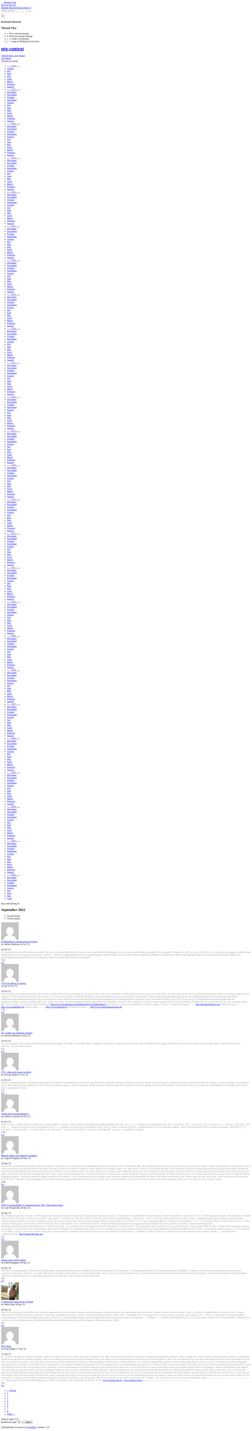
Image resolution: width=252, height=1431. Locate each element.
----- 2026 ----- (13, 66)
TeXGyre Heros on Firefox (13, 983)
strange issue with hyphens (13, 1260)
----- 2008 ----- (13, 670)
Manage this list (8, 7)
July (9, 71)
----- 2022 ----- (13, 192)
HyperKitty (31, 1427)
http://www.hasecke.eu (56, 1007)
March (10, 81)
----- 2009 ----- (13, 636)
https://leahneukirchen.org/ (31, 1234)
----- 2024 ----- (13, 123)
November (12, 95)
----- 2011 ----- (13, 567)
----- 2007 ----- (13, 704)
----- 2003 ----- (13, 841)
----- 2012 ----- (13, 533)
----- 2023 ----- (13, 158)
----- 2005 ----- (13, 772)
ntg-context (12, 48)
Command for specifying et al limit (17, 1302)
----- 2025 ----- (13, 89)
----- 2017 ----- (13, 362)
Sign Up (12, 5)
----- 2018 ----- (13, 328)
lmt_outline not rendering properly (17, 1033)
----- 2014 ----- (13, 465)
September (12, 100)
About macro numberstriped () (15, 1114)
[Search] (30, 11)
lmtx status (6, 1346)
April (9, 79)
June (9, 74)
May (9, 76)
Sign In (4, 5)
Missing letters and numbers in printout (19, 1155)
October (10, 97)
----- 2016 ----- (13, 397)
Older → (11, 1414)
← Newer (11, 1390)
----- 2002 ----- (13, 875)
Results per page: (9, 1422)
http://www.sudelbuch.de (12, 1007)
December (11, 92)
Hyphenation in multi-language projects (19, 941)
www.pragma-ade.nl (112, 1380)
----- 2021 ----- (13, 226)
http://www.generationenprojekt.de (106, 1007)
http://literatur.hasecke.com (208, 1004)
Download (6, 58)
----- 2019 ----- (13, 294)
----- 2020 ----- (13, 260)
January (10, 87)
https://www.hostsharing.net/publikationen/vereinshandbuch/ (78, 1004)
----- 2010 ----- (13, 602)
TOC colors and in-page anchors (16, 1072)
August (10, 68)
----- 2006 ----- (13, 738)
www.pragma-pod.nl (132, 1380)
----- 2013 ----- (13, 499)
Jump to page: (8, 1419)
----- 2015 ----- (13, 431)
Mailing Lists (10, 2)
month (9, 61)
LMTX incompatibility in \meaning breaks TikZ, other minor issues (32, 1205)
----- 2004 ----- (13, 806)
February (11, 84)
